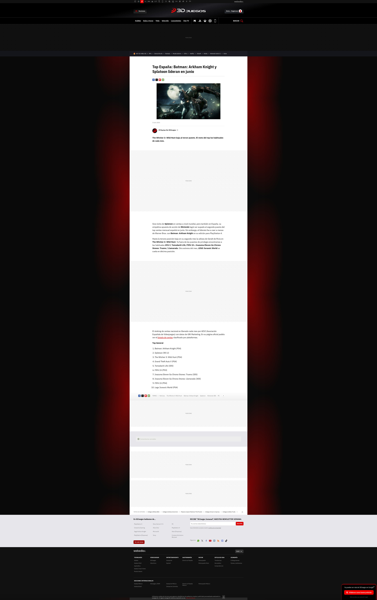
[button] (168, 130)
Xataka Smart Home (140, 569)
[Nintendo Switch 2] (210, 21)
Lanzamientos (176, 21)
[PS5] (200, 21)
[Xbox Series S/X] (205, 21)
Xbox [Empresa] (176, 531)
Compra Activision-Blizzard (178, 536)
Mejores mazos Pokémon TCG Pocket (191, 512)
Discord (222, 540)
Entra (228, 11)
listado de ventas (165, 337)
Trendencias (218, 560)
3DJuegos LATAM (155, 584)
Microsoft (156, 531)
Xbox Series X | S (158, 524)
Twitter (157, 80)
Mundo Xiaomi (138, 571)
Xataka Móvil (137, 563)
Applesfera (137, 566)
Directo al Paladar (187, 560)
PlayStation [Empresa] (141, 535)
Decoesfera (218, 563)
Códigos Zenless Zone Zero (170, 512)
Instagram (214, 540)
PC (219, 396)
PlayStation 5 (138, 524)
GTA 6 (185, 53)
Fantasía (167, 53)
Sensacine (169, 560)
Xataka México (138, 584)
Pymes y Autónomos (236, 563)
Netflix (192, 53)
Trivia (157, 21)
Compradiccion (219, 566)
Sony (154, 535)
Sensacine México (171, 584)
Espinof (168, 563)
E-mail (163, 80)
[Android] (215, 21)
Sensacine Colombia (172, 586)
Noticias (162, 396)
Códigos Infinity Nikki (154, 512)
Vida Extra (153, 563)
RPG (150, 53)
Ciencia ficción (158, 53)
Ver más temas (139, 542)
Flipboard (160, 80)
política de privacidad (215, 528)
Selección (165, 21)
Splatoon (203, 396)
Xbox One (156, 528)
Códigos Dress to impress (212, 512)
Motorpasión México (204, 584)
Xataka (136, 560)
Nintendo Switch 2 (215, 53)
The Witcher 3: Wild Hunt (174, 396)
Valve (225, 53)
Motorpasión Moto (204, 563)
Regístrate (234, 11)
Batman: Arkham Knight (191, 396)
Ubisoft (199, 53)
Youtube (210, 540)
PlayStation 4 (176, 528)
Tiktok (226, 540)
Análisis (138, 21)
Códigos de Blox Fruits (229, 512)
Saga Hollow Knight (140, 531)
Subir (238, 551)
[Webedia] (140, 551)
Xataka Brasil (138, 586)
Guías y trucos (148, 21)
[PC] (195, 21)
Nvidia (205, 53)
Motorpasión (202, 560)
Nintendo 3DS (211, 396)
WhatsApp (198, 540)
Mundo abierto (177, 53)
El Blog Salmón (235, 560)
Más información (190, 598)
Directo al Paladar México (187, 584)
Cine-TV (186, 21)
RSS (218, 540)
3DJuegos (188, 11)
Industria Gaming (139, 528)
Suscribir (239, 523)
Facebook (153, 80)
